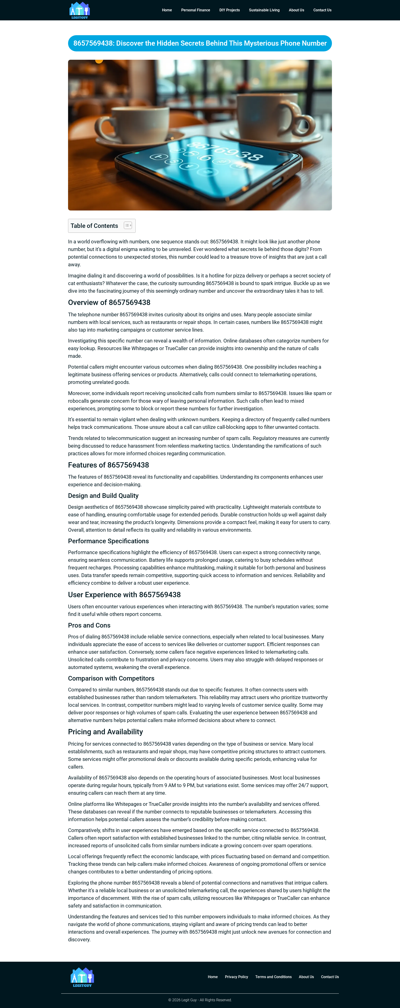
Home (167, 10)
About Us (296, 10)
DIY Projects (229, 10)
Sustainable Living (264, 10)
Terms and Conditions (273, 977)
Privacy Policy (236, 977)
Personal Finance (195, 10)
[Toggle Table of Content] (125, 225)
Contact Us (322, 10)
